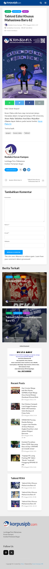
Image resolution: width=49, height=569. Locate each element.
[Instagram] (5, 552)
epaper (8, 133)
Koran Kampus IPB (37, 564)
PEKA (23, 277)
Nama (7, 224)
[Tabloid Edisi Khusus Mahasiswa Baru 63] (24, 325)
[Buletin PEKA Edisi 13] (24, 289)
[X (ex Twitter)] (11, 552)
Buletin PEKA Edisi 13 (18, 281)
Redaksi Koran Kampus (15, 25)
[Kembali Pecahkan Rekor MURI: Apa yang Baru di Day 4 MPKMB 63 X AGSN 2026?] (15, 444)
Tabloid (25, 11)
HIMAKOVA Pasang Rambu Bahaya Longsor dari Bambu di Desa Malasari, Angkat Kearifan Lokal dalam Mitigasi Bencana (30, 426)
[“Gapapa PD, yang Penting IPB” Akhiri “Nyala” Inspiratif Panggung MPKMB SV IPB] (15, 458)
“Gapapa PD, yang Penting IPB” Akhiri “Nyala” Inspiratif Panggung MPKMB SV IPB (30, 460)
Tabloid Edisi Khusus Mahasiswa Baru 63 (23, 319)
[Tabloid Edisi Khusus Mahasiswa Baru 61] (15, 494)
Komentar (8, 197)
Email (7, 233)
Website (7, 241)
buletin (9, 277)
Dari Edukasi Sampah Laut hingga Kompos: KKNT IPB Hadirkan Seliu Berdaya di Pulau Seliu (29, 408)
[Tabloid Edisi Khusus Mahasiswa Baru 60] (15, 503)
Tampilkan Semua (11, 170)
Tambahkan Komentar (13, 28)
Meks (22, 564)
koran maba (16, 11)
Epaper (8, 11)
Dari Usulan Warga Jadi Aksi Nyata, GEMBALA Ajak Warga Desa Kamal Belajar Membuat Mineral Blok (30, 392)
